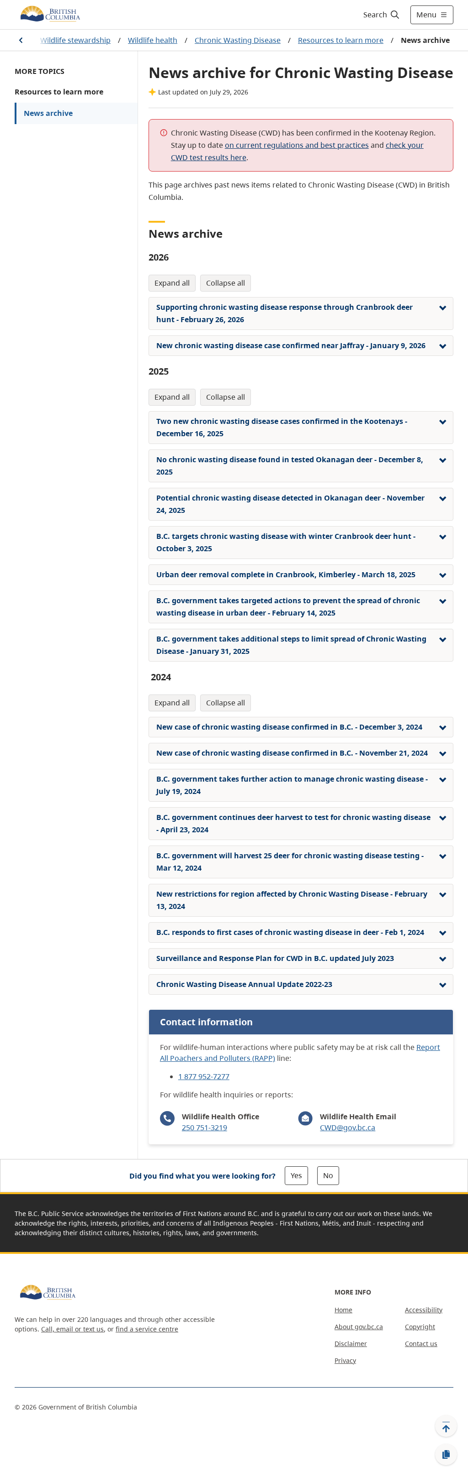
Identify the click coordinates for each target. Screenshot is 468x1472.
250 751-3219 (204, 1127)
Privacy (345, 1360)
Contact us (421, 1343)
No (328, 1175)
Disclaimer (351, 1343)
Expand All (172, 283)
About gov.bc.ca (359, 1326)
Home (343, 1309)
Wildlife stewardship (75, 40)
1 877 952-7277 (203, 1076)
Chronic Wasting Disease (238, 40)
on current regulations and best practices (297, 145)
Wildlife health (152, 40)
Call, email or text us (72, 1329)
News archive (48, 113)
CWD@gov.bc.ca (347, 1127)
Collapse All (225, 283)
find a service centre (147, 1329)
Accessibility (423, 1309)
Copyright (420, 1326)
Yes (296, 1175)
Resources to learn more (340, 40)
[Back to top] (446, 1426)
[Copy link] (446, 1455)
